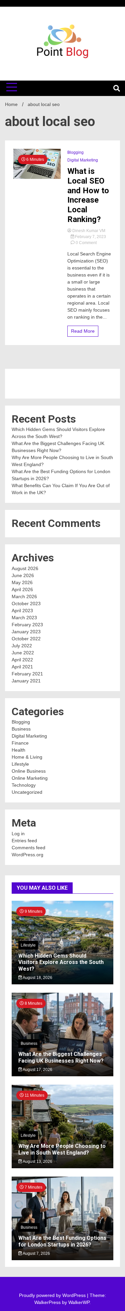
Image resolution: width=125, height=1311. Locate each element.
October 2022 (26, 638)
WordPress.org (27, 854)
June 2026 (23, 575)
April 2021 (22, 666)
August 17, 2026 (37, 1069)
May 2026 (22, 582)
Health (18, 750)
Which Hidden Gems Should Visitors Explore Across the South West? (61, 962)
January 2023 (26, 631)
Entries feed (24, 840)
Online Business (29, 771)
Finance (20, 743)
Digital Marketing (82, 160)
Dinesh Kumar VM (88, 230)
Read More (83, 331)
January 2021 (26, 680)
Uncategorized (27, 792)
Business (21, 729)
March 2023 (24, 617)
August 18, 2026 (37, 977)
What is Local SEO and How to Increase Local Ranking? (88, 195)
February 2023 (27, 624)
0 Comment (86, 242)
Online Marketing (30, 778)
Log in (18, 833)
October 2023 (26, 603)
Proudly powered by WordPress (53, 1295)
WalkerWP (78, 1302)
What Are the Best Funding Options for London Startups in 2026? (62, 1241)
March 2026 (24, 596)
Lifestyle (20, 764)
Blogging (75, 152)
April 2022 (22, 659)
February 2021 (27, 673)
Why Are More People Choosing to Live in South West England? (62, 1149)
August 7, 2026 (36, 1253)
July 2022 (22, 645)
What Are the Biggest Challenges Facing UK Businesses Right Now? (61, 1057)
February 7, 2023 (90, 236)
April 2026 (22, 589)
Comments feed (28, 847)
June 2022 (23, 652)
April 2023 (22, 610)
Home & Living (27, 757)
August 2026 (25, 568)
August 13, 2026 (37, 1161)
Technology (24, 785)
